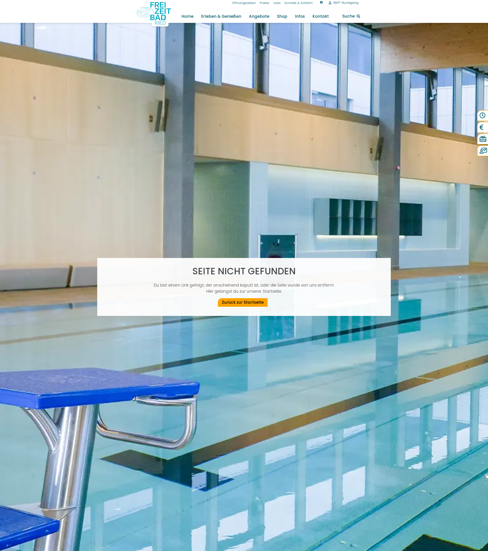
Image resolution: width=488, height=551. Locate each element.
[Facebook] (321, 2)
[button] (244, 16)
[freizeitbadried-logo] (151, 14)
